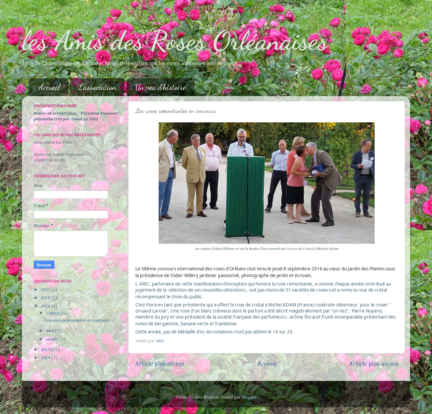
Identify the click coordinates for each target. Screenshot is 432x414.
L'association (97, 87)
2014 (46, 358)
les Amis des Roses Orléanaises (175, 40)
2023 (46, 290)
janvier (53, 339)
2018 (46, 298)
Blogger (249, 397)
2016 (46, 306)
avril (50, 331)
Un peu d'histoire (160, 87)
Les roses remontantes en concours (76, 320)
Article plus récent (159, 364)
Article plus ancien (373, 364)
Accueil (49, 87)
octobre (53, 313)
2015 (46, 350)
